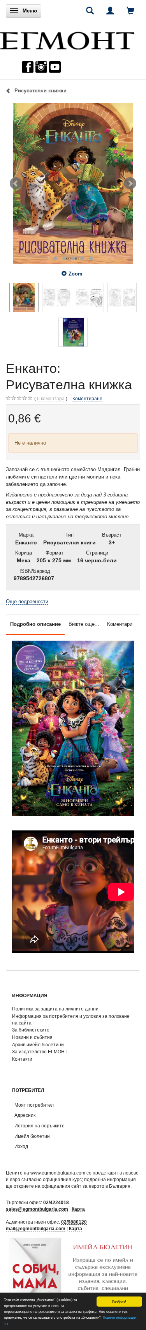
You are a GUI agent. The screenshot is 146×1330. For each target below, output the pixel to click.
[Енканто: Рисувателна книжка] (73, 183)
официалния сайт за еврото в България (86, 1186)
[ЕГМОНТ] (67, 39)
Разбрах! (119, 1301)
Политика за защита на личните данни (55, 1008)
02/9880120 (74, 1221)
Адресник (24, 1115)
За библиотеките (30, 1029)
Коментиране (87, 398)
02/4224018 (56, 1202)
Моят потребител (34, 1104)
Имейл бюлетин (32, 1136)
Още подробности (27, 601)
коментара (51, 398)
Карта (78, 1209)
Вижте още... (84, 624)
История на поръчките (39, 1125)
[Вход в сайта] (110, 10)
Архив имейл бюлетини (38, 1044)
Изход (21, 1146)
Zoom (76, 274)
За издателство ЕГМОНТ (39, 1051)
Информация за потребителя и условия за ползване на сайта (71, 1019)
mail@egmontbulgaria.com (35, 1228)
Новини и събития (32, 1037)
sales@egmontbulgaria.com (37, 1209)
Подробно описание (35, 624)
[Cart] (130, 10)
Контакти (22, 1059)
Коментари (119, 624)
